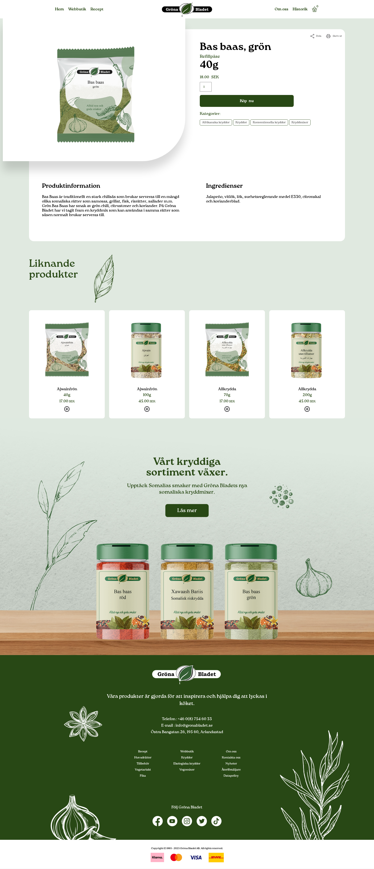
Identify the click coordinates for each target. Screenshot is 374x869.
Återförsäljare (231, 769)
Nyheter (231, 763)
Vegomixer (187, 769)
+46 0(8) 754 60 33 (194, 719)
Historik (300, 9)
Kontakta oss (231, 757)
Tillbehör (143, 763)
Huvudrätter (143, 757)
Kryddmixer (300, 122)
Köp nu (247, 101)
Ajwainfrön (67, 389)
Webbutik (77, 9)
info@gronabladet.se (194, 726)
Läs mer (187, 510)
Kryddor (241, 122)
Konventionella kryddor (269, 122)
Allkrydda (227, 389)
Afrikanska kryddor (216, 122)
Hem (59, 9)
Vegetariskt (143, 769)
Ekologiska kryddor (186, 763)
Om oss (281, 9)
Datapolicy (231, 775)
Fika (143, 775)
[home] (187, 9)
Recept (96, 9)
